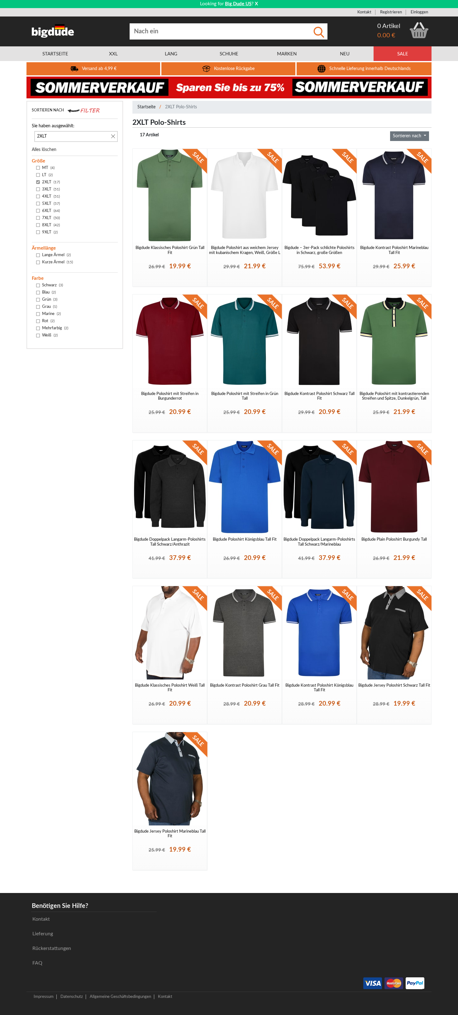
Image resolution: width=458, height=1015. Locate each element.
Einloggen (419, 12)
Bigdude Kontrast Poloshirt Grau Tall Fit (244, 685)
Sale (402, 54)
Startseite (146, 107)
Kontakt (364, 12)
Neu (345, 54)
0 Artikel (388, 26)
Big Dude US (238, 4)
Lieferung (42, 933)
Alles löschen (44, 150)
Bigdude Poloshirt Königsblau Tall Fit (245, 539)
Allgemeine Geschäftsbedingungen (120, 997)
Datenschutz (71, 997)
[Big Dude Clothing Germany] (52, 31)
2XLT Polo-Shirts (181, 107)
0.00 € (386, 35)
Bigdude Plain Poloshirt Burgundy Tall (394, 539)
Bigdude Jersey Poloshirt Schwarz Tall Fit (394, 685)
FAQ (37, 963)
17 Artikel (149, 135)
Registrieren (391, 12)
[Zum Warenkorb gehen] (419, 30)
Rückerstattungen (51, 948)
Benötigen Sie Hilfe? (60, 906)
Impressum (44, 997)
